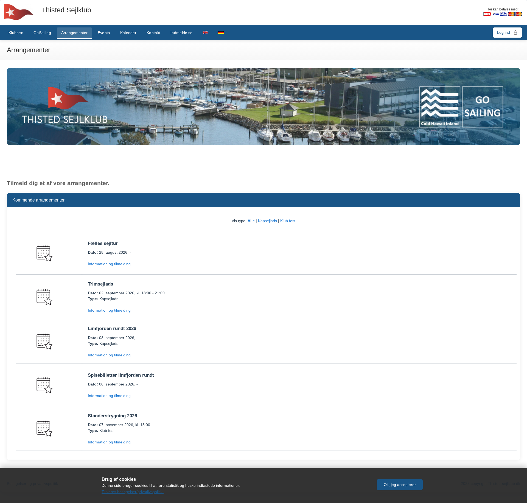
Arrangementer (74, 32)
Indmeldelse (181, 32)
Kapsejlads (267, 221)
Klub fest (287, 221)
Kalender (128, 32)
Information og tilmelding (109, 264)
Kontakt (153, 32)
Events (104, 32)
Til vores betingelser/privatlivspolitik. (133, 492)
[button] (400, 484)
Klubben (16, 32)
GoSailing (42, 32)
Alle (251, 221)
